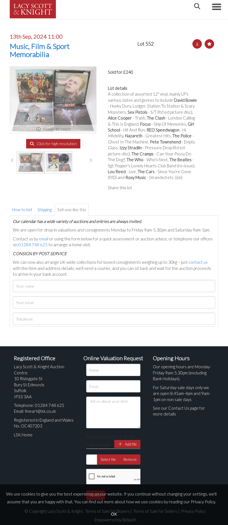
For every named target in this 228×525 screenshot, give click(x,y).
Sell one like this (71, 209)
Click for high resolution (56, 143)
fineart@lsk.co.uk (40, 411)
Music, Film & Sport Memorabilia (40, 50)
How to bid (22, 209)
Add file (130, 444)
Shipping (45, 209)
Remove (130, 459)
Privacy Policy (203, 501)
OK (114, 514)
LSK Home (23, 434)
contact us (198, 262)
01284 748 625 (33, 244)
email (43, 238)
